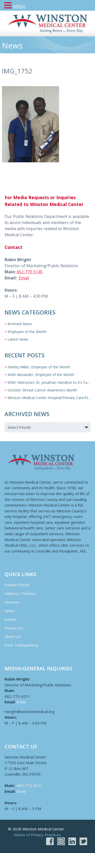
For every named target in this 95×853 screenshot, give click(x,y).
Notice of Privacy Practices (37, 835)
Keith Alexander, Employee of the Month (41, 374)
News (10, 610)
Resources (14, 627)
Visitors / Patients (20, 593)
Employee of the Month (27, 331)
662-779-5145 (30, 272)
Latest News (18, 339)
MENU (19, 6)
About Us (13, 636)
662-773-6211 (30, 785)
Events (11, 619)
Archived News (20, 323)
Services (12, 602)
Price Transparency (22, 644)
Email (24, 278)
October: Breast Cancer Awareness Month (42, 390)
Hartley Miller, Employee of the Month (39, 367)
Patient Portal (17, 584)
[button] (8, 5)
